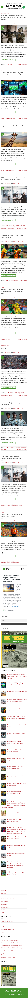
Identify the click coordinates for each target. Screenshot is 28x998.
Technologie (4, 904)
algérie (12, 117)
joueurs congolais (17, 447)
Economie (3, 890)
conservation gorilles (8, 505)
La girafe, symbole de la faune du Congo (13, 126)
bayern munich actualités (16, 225)
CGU (23, 1)
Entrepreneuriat (5, 896)
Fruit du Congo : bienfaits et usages (9, 940)
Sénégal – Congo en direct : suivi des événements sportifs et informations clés (12, 291)
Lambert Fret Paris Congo (7, 950)
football (12, 447)
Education (3, 893)
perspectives (16, 562)
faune (8, 170)
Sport (2, 70)
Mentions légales (17, 1)
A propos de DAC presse (8, 1)
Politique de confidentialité (12, 3)
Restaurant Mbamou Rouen (8, 957)
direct (15, 338)
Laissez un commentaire (22, 64)
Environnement (4, 124)
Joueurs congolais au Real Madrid (9, 942)
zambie (25, 280)
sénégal (5, 339)
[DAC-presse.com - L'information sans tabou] (15, 6)
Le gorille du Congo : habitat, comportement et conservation (11, 457)
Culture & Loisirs (5, 13)
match (18, 280)
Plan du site (21, 994)
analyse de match (17, 117)
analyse (12, 280)
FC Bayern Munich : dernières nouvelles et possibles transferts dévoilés (13, 178)
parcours (23, 447)
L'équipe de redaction (18, 77)
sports (9, 339)
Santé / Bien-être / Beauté (7, 898)
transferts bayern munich (9, 228)
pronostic (21, 280)
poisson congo (15, 393)
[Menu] (2, 7)
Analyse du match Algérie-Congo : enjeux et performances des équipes (12, 73)
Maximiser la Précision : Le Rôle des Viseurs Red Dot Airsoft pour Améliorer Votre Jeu (13, 17)
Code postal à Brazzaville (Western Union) (11, 945)
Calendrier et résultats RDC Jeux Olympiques (12, 948)
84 (20, 568)
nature (13, 170)
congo (22, 117)
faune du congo (15, 505)
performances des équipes (9, 118)
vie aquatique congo (8, 395)
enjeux (9, 562)
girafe (11, 170)
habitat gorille (6, 507)
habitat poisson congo (8, 393)
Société (3, 910)
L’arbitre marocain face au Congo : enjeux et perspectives (12, 515)
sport (5, 449)
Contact (20, 3)
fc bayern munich (11, 226)
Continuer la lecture (8, 59)
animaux (3, 170)
